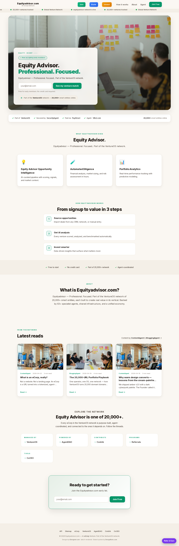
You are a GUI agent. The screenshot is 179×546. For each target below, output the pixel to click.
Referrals (136, 442)
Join (82, 4)
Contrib (100, 442)
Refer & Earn (169, 541)
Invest (107, 4)
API (60, 531)
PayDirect (76, 118)
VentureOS (25, 118)
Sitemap (68, 531)
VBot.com (97, 118)
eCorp (76, 531)
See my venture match (67, 86)
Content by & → (141, 338)
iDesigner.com (75, 539)
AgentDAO (67, 442)
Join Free (155, 4)
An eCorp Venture (28, 6)
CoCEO (30, 458)
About (134, 4)
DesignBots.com (111, 539)
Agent (143, 4)
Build (93, 4)
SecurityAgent (53, 118)
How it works (122, 4)
